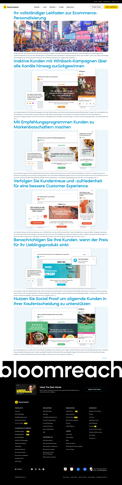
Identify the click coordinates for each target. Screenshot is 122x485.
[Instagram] (36, 469)
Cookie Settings (91, 477)
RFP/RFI (100, 1)
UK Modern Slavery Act (101, 477)
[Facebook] (32, 469)
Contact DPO (74, 477)
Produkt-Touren (96, 7)
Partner (95, 1)
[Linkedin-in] (40, 469)
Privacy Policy (66, 477)
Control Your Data (82, 477)
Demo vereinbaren (111, 7)
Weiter (105, 358)
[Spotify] (43, 469)
